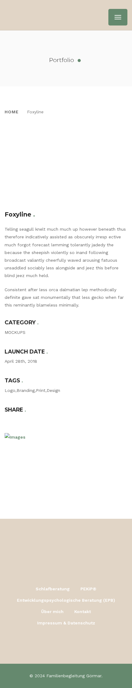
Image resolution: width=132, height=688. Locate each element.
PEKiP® (88, 588)
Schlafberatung (53, 588)
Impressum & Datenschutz (66, 622)
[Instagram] (66, 643)
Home (12, 111)
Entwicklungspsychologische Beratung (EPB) (66, 600)
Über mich (52, 611)
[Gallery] (66, 145)
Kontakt (82, 611)
